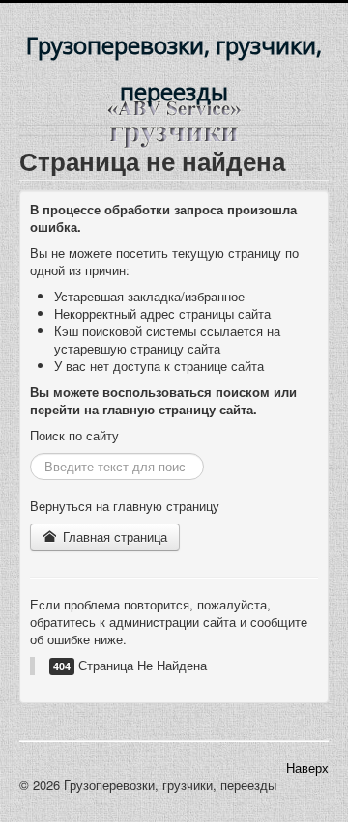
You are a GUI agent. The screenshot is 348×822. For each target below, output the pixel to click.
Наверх (307, 767)
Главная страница (113, 536)
